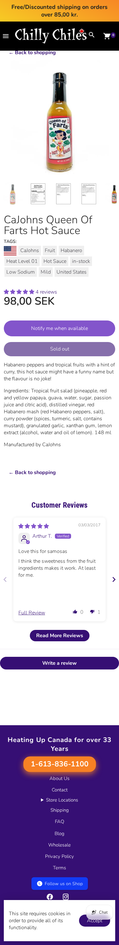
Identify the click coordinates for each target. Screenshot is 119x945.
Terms (59, 868)
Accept (94, 920)
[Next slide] (114, 579)
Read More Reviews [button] (59, 635)
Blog (59, 833)
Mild (46, 272)
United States (71, 272)
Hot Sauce (54, 261)
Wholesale (59, 845)
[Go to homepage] (51, 42)
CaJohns (29, 250)
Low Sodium (20, 272)
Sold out (59, 349)
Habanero (71, 250)
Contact (60, 790)
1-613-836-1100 (59, 764)
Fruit (50, 250)
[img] (33, 526)
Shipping (59, 810)
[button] (20, 292)
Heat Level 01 (22, 261)
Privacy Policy (59, 856)
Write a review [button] (59, 663)
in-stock (81, 261)
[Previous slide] (5, 579)
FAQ (59, 821)
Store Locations (62, 800)
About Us (59, 778)
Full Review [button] (31, 612)
